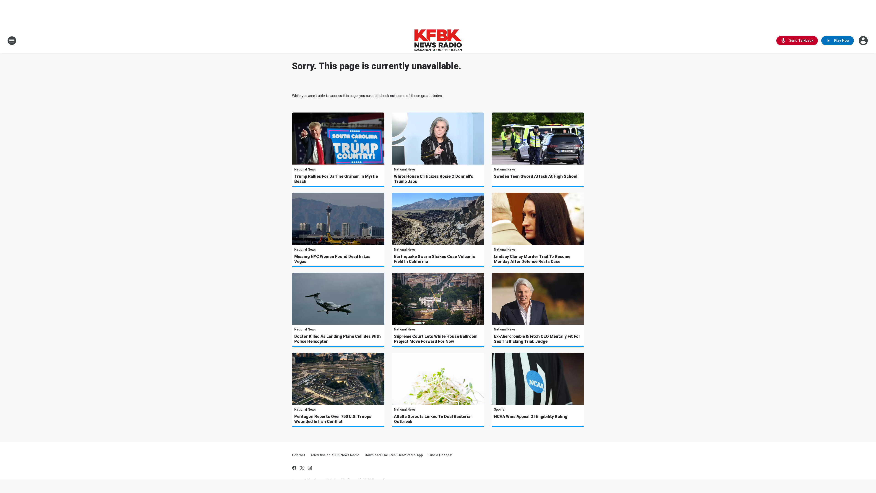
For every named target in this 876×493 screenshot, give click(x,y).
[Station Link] (438, 40)
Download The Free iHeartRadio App (394, 455)
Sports (499, 409)
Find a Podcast (440, 455)
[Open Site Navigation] (11, 40)
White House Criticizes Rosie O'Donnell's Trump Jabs (433, 179)
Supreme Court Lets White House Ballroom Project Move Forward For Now (435, 339)
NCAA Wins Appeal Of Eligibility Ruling (530, 416)
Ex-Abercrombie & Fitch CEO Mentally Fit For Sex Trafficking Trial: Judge (537, 339)
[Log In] (864, 40)
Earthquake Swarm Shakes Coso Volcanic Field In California (434, 259)
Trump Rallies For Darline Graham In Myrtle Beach (336, 179)
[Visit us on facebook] (294, 468)
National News (305, 169)
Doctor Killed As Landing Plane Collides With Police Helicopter (337, 339)
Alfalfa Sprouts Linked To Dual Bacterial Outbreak (433, 419)
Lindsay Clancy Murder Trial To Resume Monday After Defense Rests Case (532, 259)
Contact (298, 455)
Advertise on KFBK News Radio (334, 455)
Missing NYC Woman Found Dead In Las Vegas (332, 259)
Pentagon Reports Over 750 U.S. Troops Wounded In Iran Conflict (332, 419)
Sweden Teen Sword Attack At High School (535, 176)
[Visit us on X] (302, 468)
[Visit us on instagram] (310, 468)
